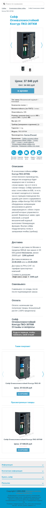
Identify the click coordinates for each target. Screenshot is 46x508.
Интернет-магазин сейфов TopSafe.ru (28, 492)
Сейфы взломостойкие (30, 138)
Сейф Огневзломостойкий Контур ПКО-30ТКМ (23, 439)
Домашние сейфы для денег (29, 146)
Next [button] (43, 374)
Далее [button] (42, 45)
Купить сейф (7, 477)
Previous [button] (3, 374)
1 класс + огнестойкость (25, 142)
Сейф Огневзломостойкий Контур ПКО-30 (23, 383)
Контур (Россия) (30, 135)
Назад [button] (11, 45)
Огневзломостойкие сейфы (22, 140)
